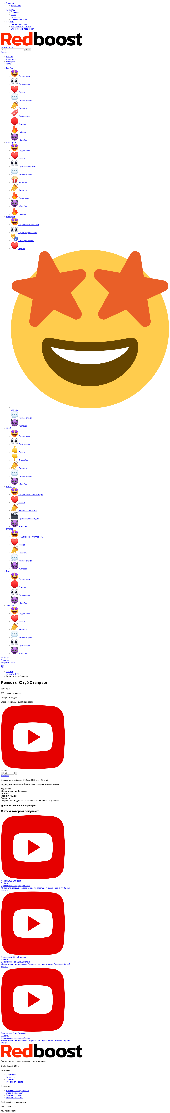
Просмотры (24, 84)
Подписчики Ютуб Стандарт (14, 957)
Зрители (22, 124)
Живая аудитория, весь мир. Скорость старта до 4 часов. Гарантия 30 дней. (35, 888)
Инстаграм (11, 59)
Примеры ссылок (14, 1095)
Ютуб (8, 64)
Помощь (10, 22)
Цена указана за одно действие (15, 885)
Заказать (5, 775)
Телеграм (10, 61)
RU (2, 667)
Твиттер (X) (11, 486)
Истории (23, 182)
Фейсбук (10, 605)
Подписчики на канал (29, 224)
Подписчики (24, 76)
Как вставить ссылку (21, 26)
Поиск (28, 50)
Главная (9, 671)
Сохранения (24, 116)
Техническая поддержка (17, 1090)
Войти (3, 52)
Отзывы (15, 12)
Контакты (15, 17)
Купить (4, 890)
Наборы (22, 132)
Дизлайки (23, 460)
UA (2, 665)
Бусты (22, 248)
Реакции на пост (26, 240)
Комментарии (25, 100)
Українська (16, 5)
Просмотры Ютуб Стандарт (13, 1033)
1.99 (5, 959)
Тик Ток (9, 57)
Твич (8, 571)
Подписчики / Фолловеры (31, 494)
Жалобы (23, 140)
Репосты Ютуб (13, 674)
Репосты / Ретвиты (28, 510)
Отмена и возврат (19, 19)
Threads (9, 529)
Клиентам (10, 10)
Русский (10, 3)
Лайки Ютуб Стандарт (11, 881)
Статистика (24, 198)
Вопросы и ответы (14, 1098)
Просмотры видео (27, 166)
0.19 (5, 883)
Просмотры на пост (28, 232)
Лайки (22, 92)
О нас (13, 14)
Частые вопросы (19, 24)
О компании (11, 1075)
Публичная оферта (14, 1082)
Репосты (23, 108)
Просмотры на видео (29, 518)
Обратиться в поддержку (22, 29)
